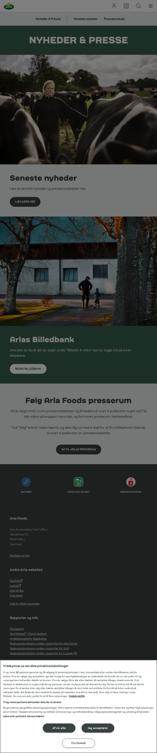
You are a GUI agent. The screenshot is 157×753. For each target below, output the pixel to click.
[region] (78, 706)
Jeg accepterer (98, 728)
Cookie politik (77, 696)
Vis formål (78, 743)
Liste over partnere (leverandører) (23, 716)
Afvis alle (59, 728)
